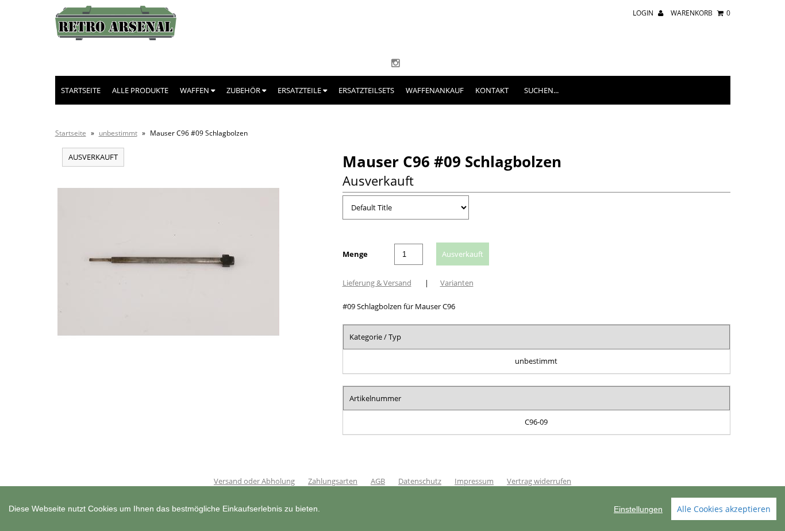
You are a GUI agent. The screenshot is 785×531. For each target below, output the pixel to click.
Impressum (474, 481)
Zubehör (244, 90)
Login (644, 13)
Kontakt (492, 90)
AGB (378, 481)
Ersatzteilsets (366, 90)
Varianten (457, 283)
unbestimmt (118, 133)
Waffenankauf (435, 90)
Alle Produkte (140, 90)
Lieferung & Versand (377, 283)
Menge (355, 254)
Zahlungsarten (332, 481)
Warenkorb (700, 13)
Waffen (195, 90)
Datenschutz (419, 481)
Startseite (81, 90)
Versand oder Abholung (254, 481)
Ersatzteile (300, 90)
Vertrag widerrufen (539, 481)
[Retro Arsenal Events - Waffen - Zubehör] (115, 37)
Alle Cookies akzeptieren (724, 508)
